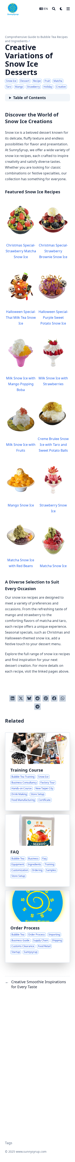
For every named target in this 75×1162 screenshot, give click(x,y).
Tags (8, 1143)
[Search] (53, 8)
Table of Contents (29, 97)
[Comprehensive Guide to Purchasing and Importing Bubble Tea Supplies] (37, 926)
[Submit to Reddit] (37, 698)
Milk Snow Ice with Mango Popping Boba (20, 384)
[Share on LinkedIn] (12, 698)
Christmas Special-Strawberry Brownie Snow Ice (53, 251)
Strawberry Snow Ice (53, 508)
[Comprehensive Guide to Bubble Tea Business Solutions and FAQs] (37, 850)
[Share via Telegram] (37, 706)
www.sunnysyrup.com (31, 1151)
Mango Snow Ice (21, 505)
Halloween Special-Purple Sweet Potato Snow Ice (53, 317)
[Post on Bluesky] (29, 698)
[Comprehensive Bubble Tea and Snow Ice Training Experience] (37, 771)
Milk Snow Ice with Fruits (20, 447)
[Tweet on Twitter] (21, 698)
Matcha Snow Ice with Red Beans (20, 563)
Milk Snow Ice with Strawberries (53, 381)
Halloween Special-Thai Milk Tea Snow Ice (21, 317)
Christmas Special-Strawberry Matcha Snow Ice (21, 251)
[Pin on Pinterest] (45, 698)
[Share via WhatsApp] (62, 698)
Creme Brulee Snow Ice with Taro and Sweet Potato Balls (53, 444)
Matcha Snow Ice (53, 566)
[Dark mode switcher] (61, 8)
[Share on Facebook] (54, 698)
